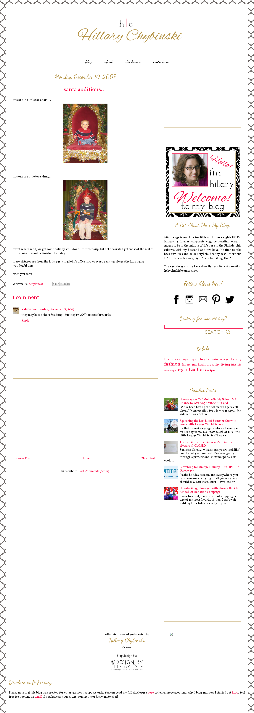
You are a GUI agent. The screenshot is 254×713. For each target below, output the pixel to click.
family (236, 359)
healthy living (218, 364)
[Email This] (54, 284)
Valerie (26, 309)
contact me (161, 61)
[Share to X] (61, 284)
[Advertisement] (85, 416)
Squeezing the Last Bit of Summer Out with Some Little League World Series (208, 423)
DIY (166, 360)
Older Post (148, 458)
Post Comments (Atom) (94, 471)
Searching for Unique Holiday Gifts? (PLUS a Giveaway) (209, 469)
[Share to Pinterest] (68, 284)
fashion (172, 364)
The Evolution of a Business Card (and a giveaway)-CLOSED (206, 444)
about (108, 61)
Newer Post (22, 458)
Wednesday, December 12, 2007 (53, 309)
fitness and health (194, 365)
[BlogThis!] (58, 284)
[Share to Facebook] (65, 284)
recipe (210, 370)
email (38, 697)
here (150, 693)
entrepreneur (220, 359)
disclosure (133, 61)
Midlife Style (180, 359)
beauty (204, 360)
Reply (25, 321)
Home (86, 458)
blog (88, 61)
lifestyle (236, 365)
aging (194, 359)
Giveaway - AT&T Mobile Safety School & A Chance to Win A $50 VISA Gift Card (208, 401)
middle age (170, 370)
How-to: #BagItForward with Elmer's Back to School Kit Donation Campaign (209, 490)
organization (190, 370)
